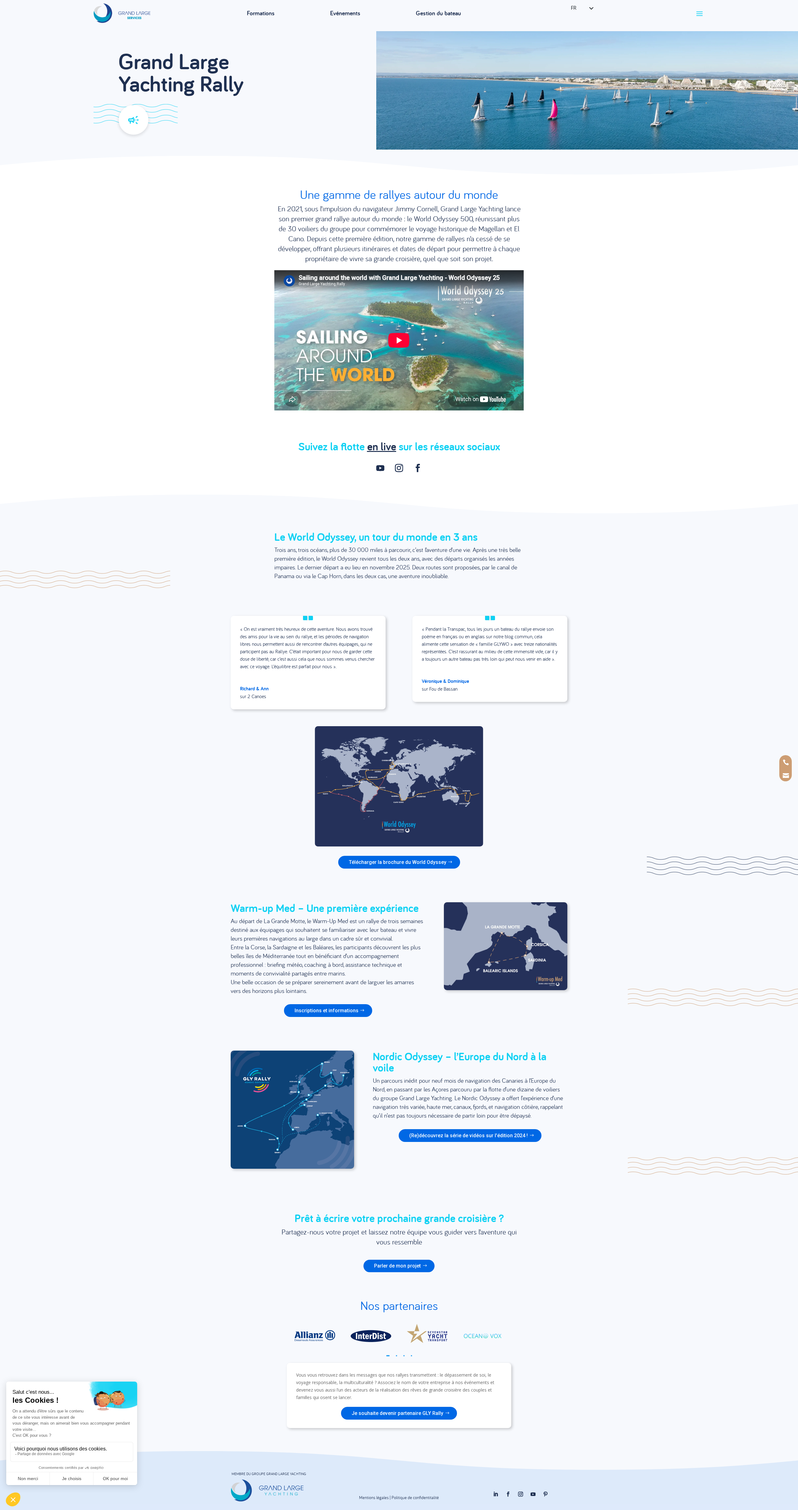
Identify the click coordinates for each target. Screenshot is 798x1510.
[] (786, 783)
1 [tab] (388, 1355)
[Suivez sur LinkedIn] (496, 1494)
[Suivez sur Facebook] (418, 468)
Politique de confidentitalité (415, 1497)
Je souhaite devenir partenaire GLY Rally (397, 1413)
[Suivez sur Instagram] (399, 468)
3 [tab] (404, 1355)
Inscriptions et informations (326, 1011)
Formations (261, 13)
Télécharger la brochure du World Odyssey (397, 862)
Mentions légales (374, 1497)
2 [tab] (396, 1355)
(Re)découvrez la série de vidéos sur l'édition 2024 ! (468, 1135)
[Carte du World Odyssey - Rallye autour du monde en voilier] (399, 845)
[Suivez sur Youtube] (380, 468)
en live (381, 446)
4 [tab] (411, 1355)
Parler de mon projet (397, 1266)
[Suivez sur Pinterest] (545, 1494)
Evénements (345, 13)
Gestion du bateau (438, 13)
